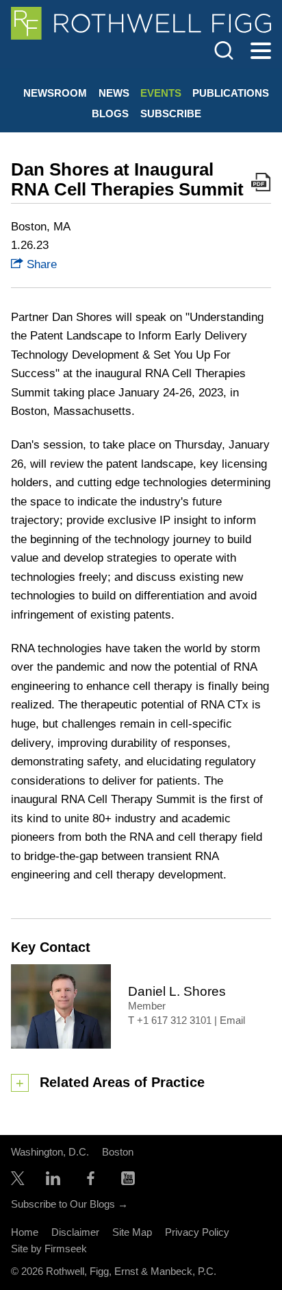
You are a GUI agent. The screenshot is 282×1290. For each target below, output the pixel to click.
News (114, 93)
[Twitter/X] (18, 1181)
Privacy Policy (197, 1232)
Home (24, 1232)
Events (160, 93)
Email (232, 1020)
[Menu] (261, 51)
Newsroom (55, 93)
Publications (230, 93)
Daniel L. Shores (177, 991)
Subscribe (170, 113)
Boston (117, 1152)
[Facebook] (90, 1181)
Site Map (132, 1232)
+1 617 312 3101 (174, 1020)
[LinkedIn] (53, 1181)
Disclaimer (75, 1232)
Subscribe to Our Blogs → (69, 1204)
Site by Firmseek (49, 1248)
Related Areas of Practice (122, 1082)
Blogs (110, 113)
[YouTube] (128, 1181)
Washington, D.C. (50, 1152)
